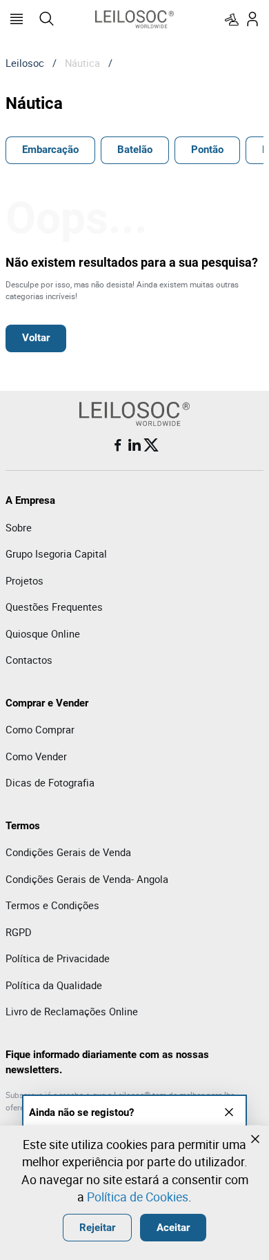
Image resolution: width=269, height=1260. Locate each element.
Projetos (24, 580)
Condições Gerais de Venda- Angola (87, 879)
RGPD (19, 932)
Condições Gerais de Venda (68, 852)
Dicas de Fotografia (50, 782)
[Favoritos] (231, 19)
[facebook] (118, 445)
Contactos (29, 660)
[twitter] (151, 445)
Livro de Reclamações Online (72, 1011)
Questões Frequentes (54, 606)
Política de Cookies (137, 1196)
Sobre (19, 527)
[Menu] (17, 19)
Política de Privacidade (58, 958)
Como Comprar (40, 729)
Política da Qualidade (54, 985)
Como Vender (36, 756)
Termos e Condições (52, 905)
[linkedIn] (134, 445)
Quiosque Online (43, 633)
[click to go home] (134, 19)
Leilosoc (25, 63)
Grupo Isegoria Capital (56, 553)
